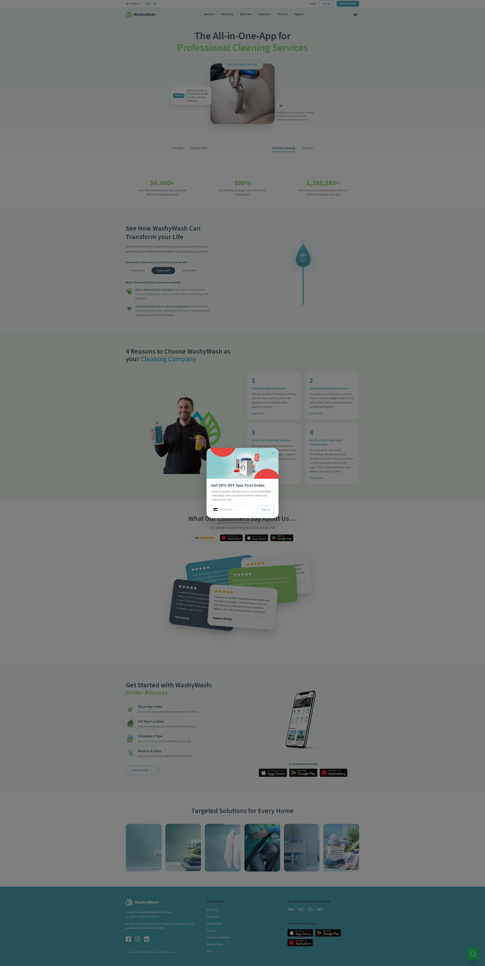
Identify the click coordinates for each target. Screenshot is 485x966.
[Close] (273, 453)
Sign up (265, 509)
